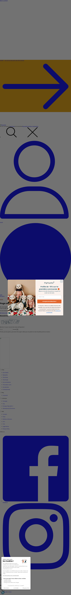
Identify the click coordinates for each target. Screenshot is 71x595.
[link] (49, 283)
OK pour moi (26, 588)
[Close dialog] (61, 281)
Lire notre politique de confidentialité (11, 575)
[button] (3, 592)
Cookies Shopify (7, 580)
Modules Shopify (7, 581)
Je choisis (15, 588)
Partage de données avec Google (11, 582)
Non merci (6, 588)
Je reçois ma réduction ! (49, 301)
